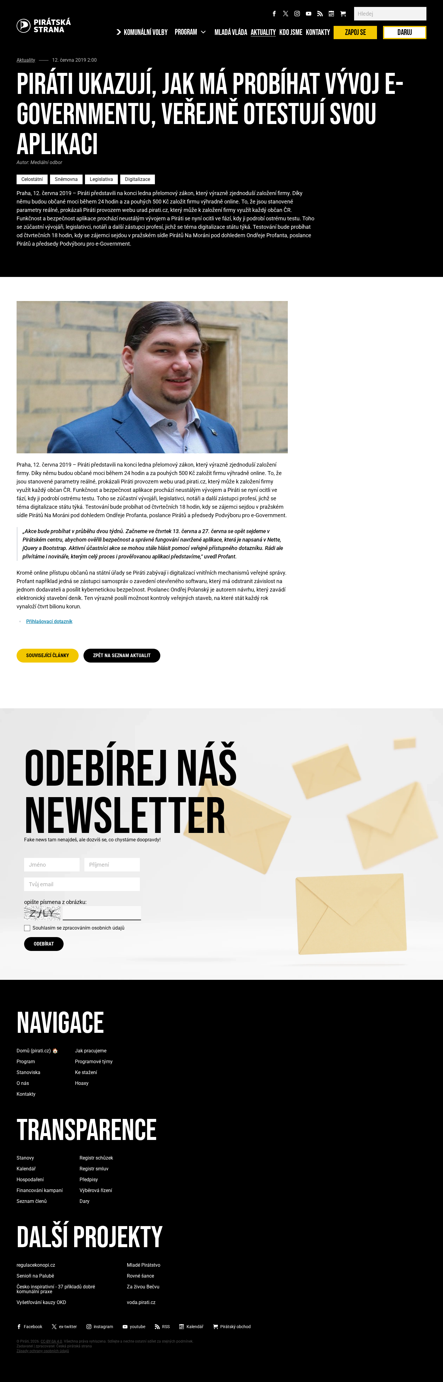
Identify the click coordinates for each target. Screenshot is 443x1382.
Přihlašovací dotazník (49, 621)
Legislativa (101, 179)
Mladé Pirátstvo (143, 1265)
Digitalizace (137, 179)
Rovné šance (140, 1276)
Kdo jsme (290, 33)
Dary (85, 1201)
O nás (23, 1083)
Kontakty (318, 33)
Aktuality (263, 33)
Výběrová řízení (96, 1190)
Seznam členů (32, 1201)
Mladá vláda (231, 33)
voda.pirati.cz (141, 1302)
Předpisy (89, 1179)
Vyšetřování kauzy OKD (41, 1302)
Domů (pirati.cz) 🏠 (37, 1051)
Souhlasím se (78, 928)
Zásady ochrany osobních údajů (43, 1351)
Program (26, 1061)
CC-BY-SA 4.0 (51, 1341)
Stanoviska (28, 1072)
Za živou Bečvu (143, 1287)
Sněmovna (66, 179)
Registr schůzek (96, 1158)
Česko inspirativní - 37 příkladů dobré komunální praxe (56, 1289)
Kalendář (26, 1169)
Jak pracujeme (90, 1051)
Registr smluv (94, 1169)
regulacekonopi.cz (36, 1265)
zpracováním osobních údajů (93, 928)
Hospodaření (30, 1179)
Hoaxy (82, 1083)
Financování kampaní (40, 1190)
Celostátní (32, 179)
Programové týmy (94, 1061)
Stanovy (25, 1158)
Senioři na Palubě (35, 1276)
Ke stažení (86, 1072)
